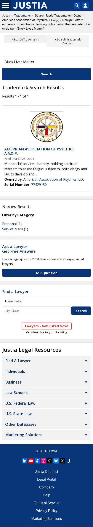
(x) (57, 20)
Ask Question (46, 273)
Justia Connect (46, 471)
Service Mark (12, 229)
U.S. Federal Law (20, 403)
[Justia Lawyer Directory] (68, 460)
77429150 (39, 184)
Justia (6, 15)
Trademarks (22, 15)
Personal (9, 223)
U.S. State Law (18, 413)
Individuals (15, 371)
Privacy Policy (47, 511)
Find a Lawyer (15, 291)
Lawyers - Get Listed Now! (46, 326)
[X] (62, 460)
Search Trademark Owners (69, 41)
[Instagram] (43, 460)
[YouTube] (31, 460)
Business (13, 382)
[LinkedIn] (24, 460)
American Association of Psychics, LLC (53, 179)
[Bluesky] (56, 460)
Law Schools (16, 392)
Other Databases (20, 424)
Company (46, 487)
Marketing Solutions (24, 434)
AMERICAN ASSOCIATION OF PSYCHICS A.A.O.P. (39, 151)
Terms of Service (46, 503)
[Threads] (49, 460)
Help (46, 495)
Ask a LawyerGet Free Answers (19, 249)
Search (46, 74)
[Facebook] (37, 460)
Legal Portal (46, 479)
